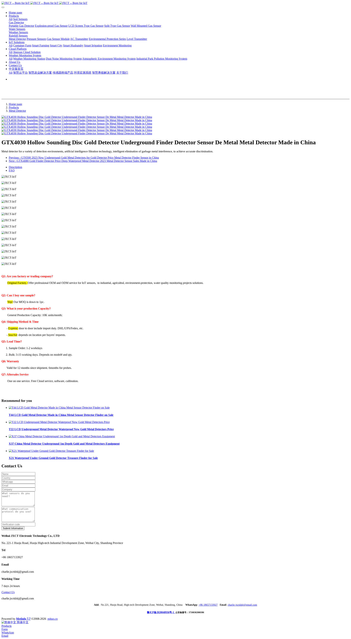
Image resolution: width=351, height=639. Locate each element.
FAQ (12, 170)
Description (15, 167)
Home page (15, 12)
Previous (84, 157)
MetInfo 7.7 (23, 618)
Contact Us (8, 592)
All (10, 19)
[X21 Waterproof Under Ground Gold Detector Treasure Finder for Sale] (51, 450)
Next (83, 160)
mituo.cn (53, 618)
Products (14, 107)
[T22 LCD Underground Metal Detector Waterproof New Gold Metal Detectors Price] (59, 422)
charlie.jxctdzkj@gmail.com (242, 604)
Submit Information (13, 528)
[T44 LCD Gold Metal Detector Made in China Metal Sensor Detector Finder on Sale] (59, 407)
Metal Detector (17, 110)
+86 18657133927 (208, 604)
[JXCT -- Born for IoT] (175, 3)
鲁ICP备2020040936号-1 (161, 612)
